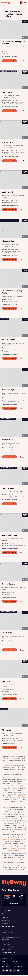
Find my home (7, 910)
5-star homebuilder (7, 932)
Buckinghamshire (7, 797)
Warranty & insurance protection (11, 937)
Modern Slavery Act (6, 966)
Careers (3, 961)
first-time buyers (11, 765)
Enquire (22, 60)
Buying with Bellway (9, 926)
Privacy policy (5, 964)
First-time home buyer (8, 942)
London (22, 787)
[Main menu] (25, 2)
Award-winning (6, 934)
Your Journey (5, 930)
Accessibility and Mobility (18, 966)
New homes (5, 913)
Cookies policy (16, 964)
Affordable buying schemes (9, 947)
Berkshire (17, 797)
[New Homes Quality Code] (21, 897)
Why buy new (5, 939)
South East (11, 756)
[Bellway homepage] (14, 886)
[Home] (1, 6)
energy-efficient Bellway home (10, 839)
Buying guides (6, 949)
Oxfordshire (21, 796)
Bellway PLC (16, 961)
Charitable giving (6, 920)
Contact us (5, 923)
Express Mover (6, 944)
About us (5, 917)
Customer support (8, 953)
